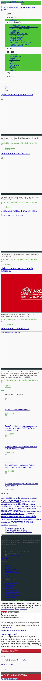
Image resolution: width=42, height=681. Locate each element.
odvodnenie (9, 324)
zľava (15, 525)
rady (25, 514)
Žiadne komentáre (31, 143)
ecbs (35, 498)
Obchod (10, 52)
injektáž (4, 504)
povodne (23, 511)
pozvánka (31, 511)
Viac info (9, 627)
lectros (26, 504)
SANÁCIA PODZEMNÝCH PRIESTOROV (23, 27)
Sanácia (12, 61)
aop (4, 498)
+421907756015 (18, 2)
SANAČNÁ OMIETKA (16, 35)
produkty (38, 511)
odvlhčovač (37, 506)
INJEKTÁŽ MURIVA (16, 37)
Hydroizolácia (14, 65)
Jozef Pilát (19, 143)
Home (9, 14)
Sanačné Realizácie (12, 572)
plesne (10, 508)
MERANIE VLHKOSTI (16, 41)
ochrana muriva (12, 506)
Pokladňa (12, 70)
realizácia (31, 514)
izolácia (20, 504)
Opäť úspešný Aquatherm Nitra (17, 94)
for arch (24, 501)
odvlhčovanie (29, 506)
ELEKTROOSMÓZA (16, 46)
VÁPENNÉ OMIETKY (9, 679)
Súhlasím (4, 612)
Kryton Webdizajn (19, 600)
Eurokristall (9, 587)
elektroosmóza (11, 501)
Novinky (8, 385)
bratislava (18, 498)
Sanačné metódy (14, 22)
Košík (11, 68)
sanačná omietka (10, 516)
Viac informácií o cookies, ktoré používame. (17, 608)
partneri (4, 508)
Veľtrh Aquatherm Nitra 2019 (15, 153)
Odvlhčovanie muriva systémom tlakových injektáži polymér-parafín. (21, 448)
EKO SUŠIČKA (14, 25)
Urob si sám (9, 571)
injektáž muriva (12, 504)
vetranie (21, 519)
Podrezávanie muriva (12, 592)
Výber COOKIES (13, 612)
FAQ (8, 73)
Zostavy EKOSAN (15, 56)
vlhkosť (38, 519)
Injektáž (12, 58)
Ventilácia (12, 63)
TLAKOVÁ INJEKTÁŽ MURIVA (19, 28)
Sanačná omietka (11, 583)
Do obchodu (21, 660)
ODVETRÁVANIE (15, 39)
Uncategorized (10, 148)
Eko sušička (13, 54)
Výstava (8, 149)
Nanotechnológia (11, 590)
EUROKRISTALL (15, 30)
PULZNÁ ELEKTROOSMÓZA (19, 44)
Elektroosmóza (14, 60)
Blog (9, 48)
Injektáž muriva (10, 594)
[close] (1, 614)
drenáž (32, 498)
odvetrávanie (20, 506)
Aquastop (11, 17)
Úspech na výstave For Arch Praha (19, 211)
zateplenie (11, 525)
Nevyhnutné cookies (8, 630)
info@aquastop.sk (7, 2)
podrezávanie (31, 508)
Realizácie (12, 20)
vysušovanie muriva (22, 522)
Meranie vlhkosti (10, 597)
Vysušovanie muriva (12, 595)
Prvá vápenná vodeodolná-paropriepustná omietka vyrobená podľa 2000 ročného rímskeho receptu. (21, 428)
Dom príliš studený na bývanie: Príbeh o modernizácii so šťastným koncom (20, 466)
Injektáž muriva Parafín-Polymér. (17, 410)
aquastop (10, 498)
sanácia (23, 516)
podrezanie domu (20, 508)
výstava (4, 524)
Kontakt (11, 76)
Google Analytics (20, 630)
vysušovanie (6, 522)
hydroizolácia (30, 501)
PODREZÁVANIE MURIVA (18, 34)
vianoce (31, 519)
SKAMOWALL (14, 32)
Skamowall (8, 588)
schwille (10, 519)
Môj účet (12, 67)
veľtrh (25, 519)
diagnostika (25, 498)
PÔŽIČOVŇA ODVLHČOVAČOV (20, 42)
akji (2, 498)
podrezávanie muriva (11, 511)
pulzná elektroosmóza (12, 513)
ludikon (32, 504)
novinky (4, 506)
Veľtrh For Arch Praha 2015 (15, 328)
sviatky (15, 519)
